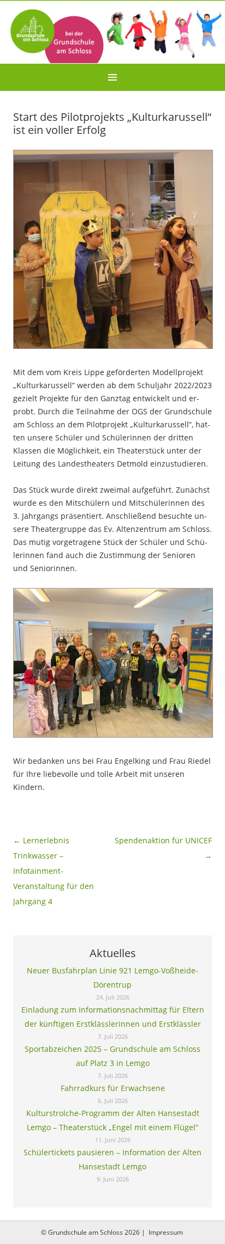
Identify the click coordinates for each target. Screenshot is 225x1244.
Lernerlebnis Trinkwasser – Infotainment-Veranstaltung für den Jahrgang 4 (53, 870)
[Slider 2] (112, 31)
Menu (112, 77)
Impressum (166, 1232)
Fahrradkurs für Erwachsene (113, 1088)
